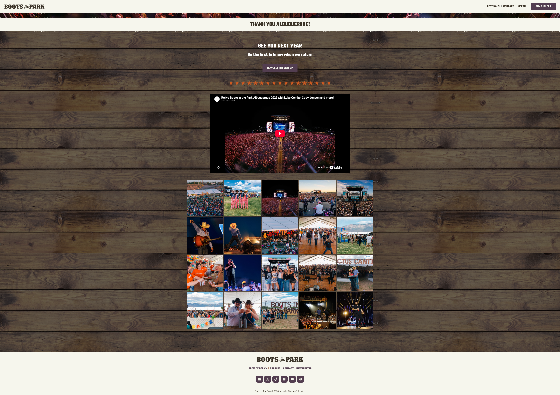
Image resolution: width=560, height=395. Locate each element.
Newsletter (304, 369)
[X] (267, 379)
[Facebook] (259, 379)
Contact (288, 369)
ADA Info (275, 369)
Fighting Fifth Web (296, 391)
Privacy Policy (258, 369)
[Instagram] (284, 379)
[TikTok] (275, 379)
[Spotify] (300, 379)
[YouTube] (292, 379)
